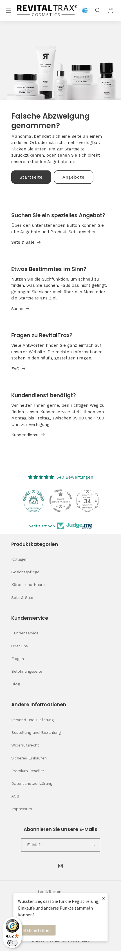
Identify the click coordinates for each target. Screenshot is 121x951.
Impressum (21, 808)
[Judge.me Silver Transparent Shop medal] (60, 500)
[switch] (12, 943)
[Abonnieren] (94, 845)
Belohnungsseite (26, 671)
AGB (15, 796)
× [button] (103, 898)
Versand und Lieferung (32, 719)
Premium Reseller (27, 770)
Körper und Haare (28, 584)
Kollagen (19, 559)
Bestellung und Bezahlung (36, 732)
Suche (17, 308)
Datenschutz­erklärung (31, 783)
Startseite (31, 177)
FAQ (15, 368)
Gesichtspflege (25, 572)
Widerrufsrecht (25, 745)
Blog (15, 684)
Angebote (73, 177)
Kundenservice (25, 633)
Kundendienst (25, 434)
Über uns (19, 646)
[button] (8, 10)
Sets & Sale (23, 242)
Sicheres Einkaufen (29, 758)
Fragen (17, 658)
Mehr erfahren (37, 930)
